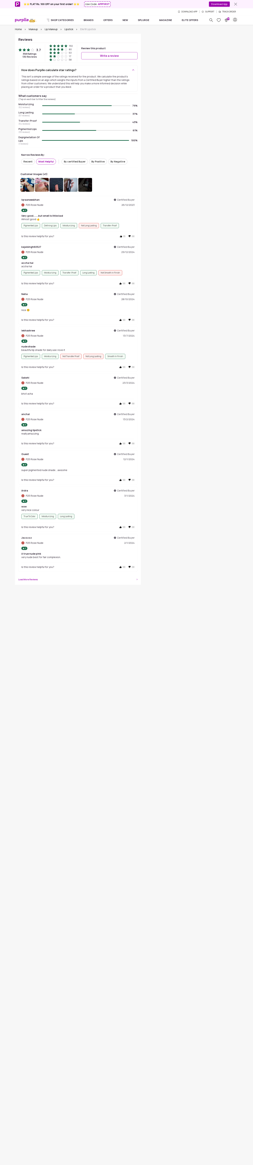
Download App (219, 4)
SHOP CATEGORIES (62, 20)
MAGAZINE (165, 20)
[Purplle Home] (22, 20)
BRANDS (88, 20)
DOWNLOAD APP (189, 11)
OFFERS (108, 20)
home (18, 29)
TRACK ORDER (229, 11)
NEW (125, 20)
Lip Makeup (51, 29)
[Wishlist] (219, 20)
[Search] (211, 20)
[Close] (235, 4)
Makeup (33, 29)
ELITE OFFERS (190, 20)
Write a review (109, 56)
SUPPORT (209, 11)
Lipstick (69, 29)
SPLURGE (143, 20)
